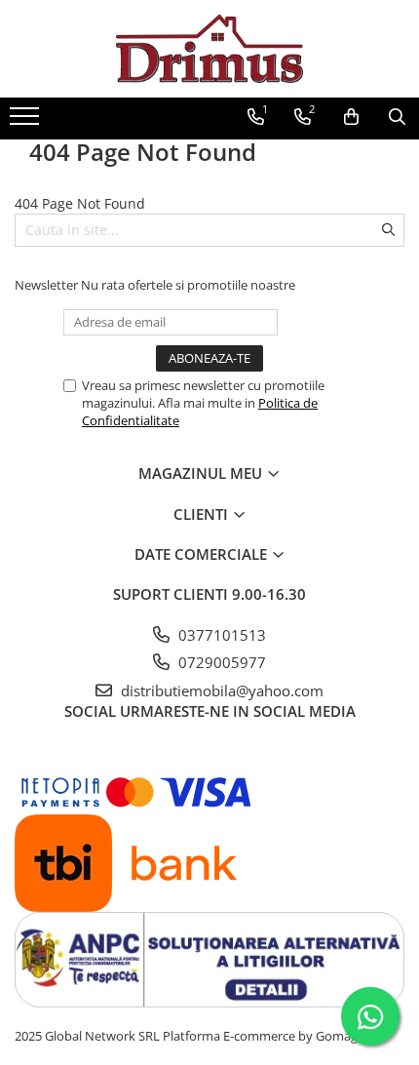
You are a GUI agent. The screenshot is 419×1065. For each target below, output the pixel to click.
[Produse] (27, 122)
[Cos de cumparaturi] (351, 117)
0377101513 (220, 635)
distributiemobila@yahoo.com (220, 690)
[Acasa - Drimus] (209, 49)
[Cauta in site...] (397, 117)
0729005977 (220, 662)
